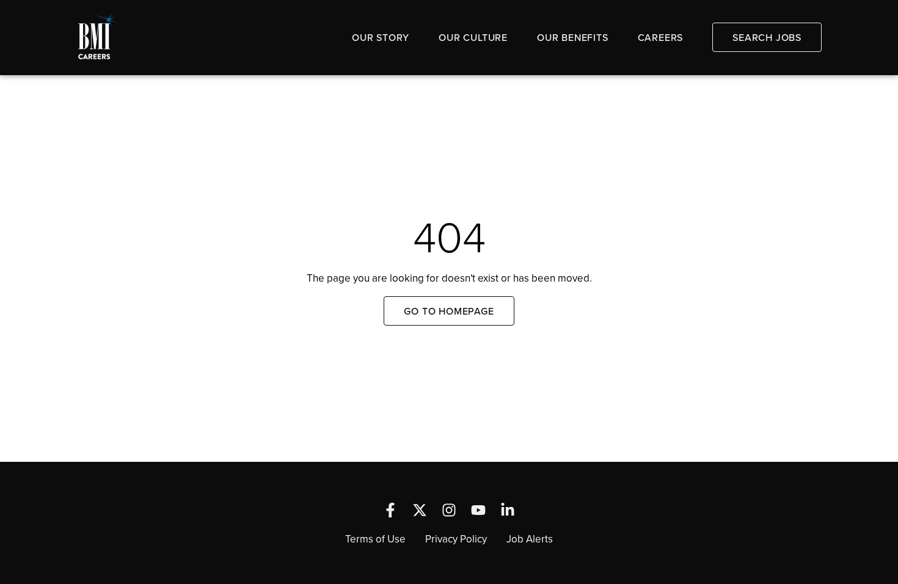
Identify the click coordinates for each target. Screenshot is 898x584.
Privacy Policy (456, 538)
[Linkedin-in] (508, 510)
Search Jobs (766, 37)
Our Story (380, 37)
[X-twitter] (420, 510)
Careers (661, 37)
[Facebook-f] (390, 510)
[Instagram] (449, 510)
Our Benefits (572, 37)
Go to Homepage (449, 311)
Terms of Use (375, 538)
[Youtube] (478, 510)
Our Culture (473, 37)
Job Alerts (529, 538)
